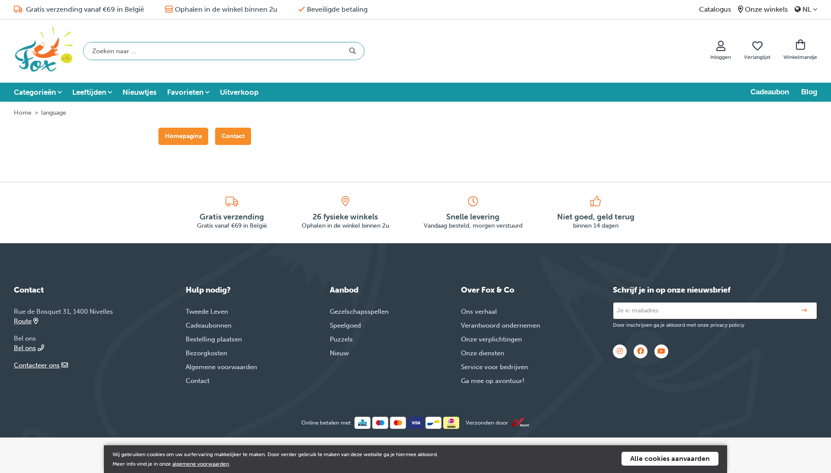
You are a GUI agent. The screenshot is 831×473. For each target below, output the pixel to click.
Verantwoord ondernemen (500, 325)
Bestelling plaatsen (214, 339)
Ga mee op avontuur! (493, 381)
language (53, 112)
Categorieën (35, 92)
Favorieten (185, 92)
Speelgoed (345, 325)
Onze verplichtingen (491, 339)
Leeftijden (89, 92)
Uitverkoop (239, 92)
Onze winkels (766, 9)
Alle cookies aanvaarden (670, 458)
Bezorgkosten (206, 353)
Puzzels (341, 339)
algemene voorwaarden (200, 464)
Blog (809, 92)
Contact (233, 136)
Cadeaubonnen (209, 325)
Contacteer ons (37, 365)
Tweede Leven (207, 311)
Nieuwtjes (139, 92)
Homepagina (183, 136)
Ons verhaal (479, 311)
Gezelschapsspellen (359, 311)
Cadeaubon (769, 92)
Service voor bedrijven (494, 367)
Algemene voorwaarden (221, 367)
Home (23, 112)
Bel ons (25, 348)
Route (23, 321)
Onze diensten (482, 353)
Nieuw (339, 353)
